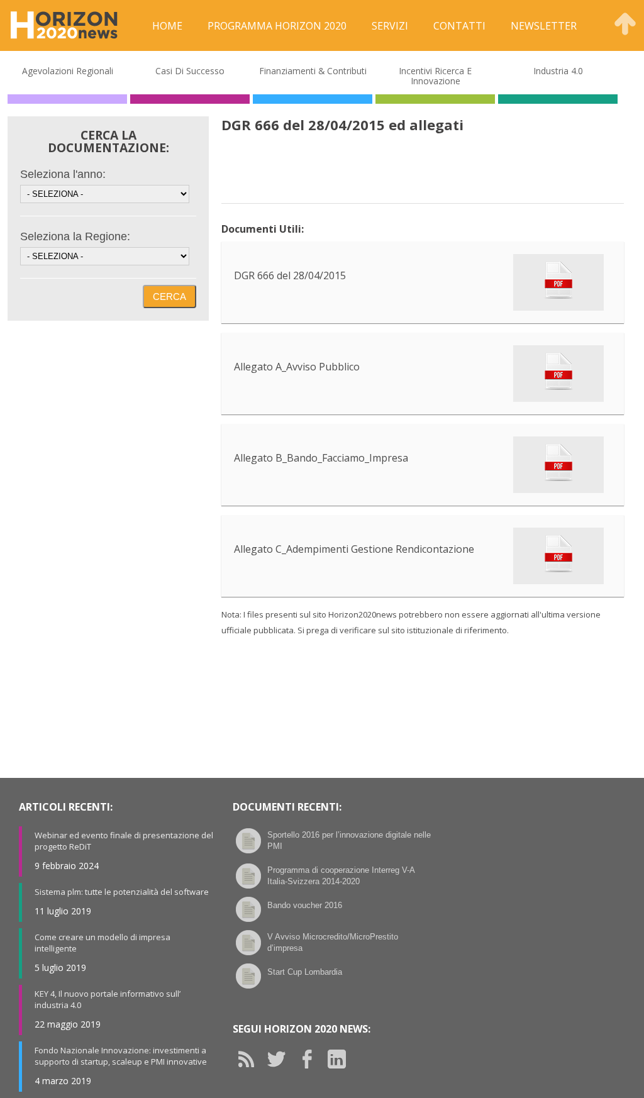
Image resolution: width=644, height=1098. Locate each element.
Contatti (459, 26)
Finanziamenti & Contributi (313, 71)
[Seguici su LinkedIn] (341, 1059)
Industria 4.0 (558, 71)
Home (167, 26)
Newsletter (544, 26)
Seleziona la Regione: (75, 236)
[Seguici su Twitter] (281, 1059)
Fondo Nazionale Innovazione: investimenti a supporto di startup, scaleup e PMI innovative (121, 1056)
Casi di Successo (190, 71)
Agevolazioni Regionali (67, 71)
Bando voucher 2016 (304, 905)
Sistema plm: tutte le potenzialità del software (122, 891)
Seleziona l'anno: (63, 174)
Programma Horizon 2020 (277, 26)
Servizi (390, 26)
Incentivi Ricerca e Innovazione (435, 76)
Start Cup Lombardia (304, 972)
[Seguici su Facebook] (311, 1059)
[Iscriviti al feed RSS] (251, 1059)
